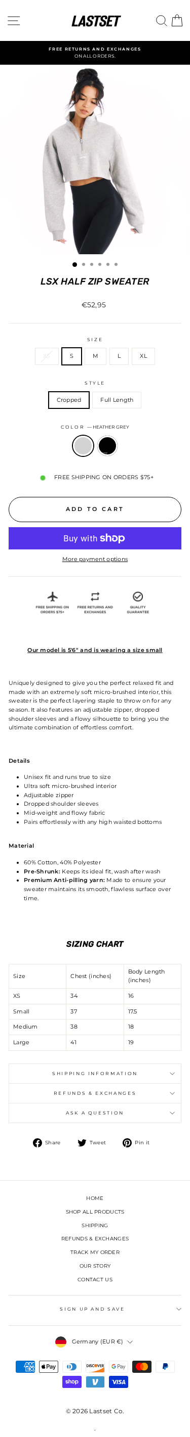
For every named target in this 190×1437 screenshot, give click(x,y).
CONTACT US (95, 1279)
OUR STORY (95, 1266)
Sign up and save (92, 1309)
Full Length (116, 399)
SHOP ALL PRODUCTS (95, 1212)
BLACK (107, 446)
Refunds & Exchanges (95, 1093)
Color (95, 427)
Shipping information (95, 1073)
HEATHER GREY (83, 446)
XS (47, 355)
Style (95, 383)
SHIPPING (95, 1225)
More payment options (95, 559)
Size (95, 339)
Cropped (69, 399)
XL (143, 355)
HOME (94, 1198)
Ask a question (95, 1113)
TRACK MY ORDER (95, 1252)
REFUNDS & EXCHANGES (95, 1238)
